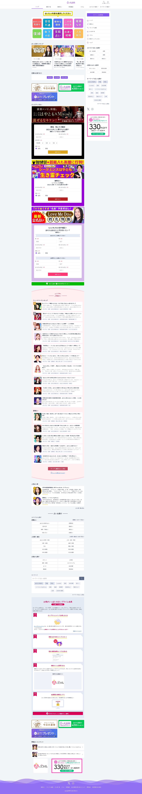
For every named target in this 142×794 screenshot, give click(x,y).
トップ (37, 6)
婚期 (104, 55)
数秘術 (44, 569)
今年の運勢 (44, 552)
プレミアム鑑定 (93, 27)
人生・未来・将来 (56, 461)
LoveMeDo (59, 583)
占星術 (71, 560)
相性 (50, 587)
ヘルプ (91, 42)
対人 (45, 546)
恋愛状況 (53, 361)
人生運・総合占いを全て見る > (76, 536)
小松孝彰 (57, 441)
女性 (39, 148)
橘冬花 (70, 383)
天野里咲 (65, 421)
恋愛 (49, 309)
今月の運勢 (71, 552)
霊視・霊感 (44, 563)
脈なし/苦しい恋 (59, 361)
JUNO (69, 431)
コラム (82, 7)
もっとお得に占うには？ (58, 473)
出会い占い (44, 532)
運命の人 (92, 58)
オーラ (44, 566)
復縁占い (53, 441)
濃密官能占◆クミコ (72, 319)
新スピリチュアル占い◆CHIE (73, 341)
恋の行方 (45, 526)
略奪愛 (61, 587)
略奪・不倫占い (44, 529)
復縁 (55, 587)
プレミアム (45, 309)
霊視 (65, 583)
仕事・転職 (44, 543)
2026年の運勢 (60, 590)
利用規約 (68, 787)
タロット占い (92, 68)
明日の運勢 (71, 549)
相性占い (71, 529)
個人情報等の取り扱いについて (78, 787)
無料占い (59, 7)
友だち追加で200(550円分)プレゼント (59, 283)
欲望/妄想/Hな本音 (63, 319)
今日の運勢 (44, 549)
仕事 (53, 590)
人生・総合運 (92, 51)
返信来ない (68, 587)
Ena (69, 405)
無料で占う (58, 152)
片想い (52, 583)
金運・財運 (71, 543)
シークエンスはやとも (68, 361)
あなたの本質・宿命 (45, 540)
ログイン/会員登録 (98, 15)
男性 (46, 148)
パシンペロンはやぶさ (73, 329)
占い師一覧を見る (80, 508)
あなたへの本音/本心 (64, 309)
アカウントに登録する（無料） (61, 713)
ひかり (70, 373)
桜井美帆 (70, 393)
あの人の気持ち (39, 583)
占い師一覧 (92, 31)
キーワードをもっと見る (78, 594)
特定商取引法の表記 (96, 787)
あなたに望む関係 (63, 341)
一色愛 (62, 461)
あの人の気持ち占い (55, 309)
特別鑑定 (71, 7)
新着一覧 (48, 7)
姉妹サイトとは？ (77, 631)
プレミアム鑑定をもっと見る (57, 468)
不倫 (47, 583)
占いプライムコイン (39, 626)
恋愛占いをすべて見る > (78, 520)
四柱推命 (50, 77)
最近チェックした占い (94, 39)
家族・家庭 (71, 546)
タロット (45, 560)
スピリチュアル (71, 563)
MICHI (70, 351)
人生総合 (50, 461)
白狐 (70, 309)
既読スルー (76, 587)
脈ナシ (77, 583)
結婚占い (71, 532)
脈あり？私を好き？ (63, 351)
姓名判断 (57, 77)
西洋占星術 (64, 77)
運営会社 (89, 787)
